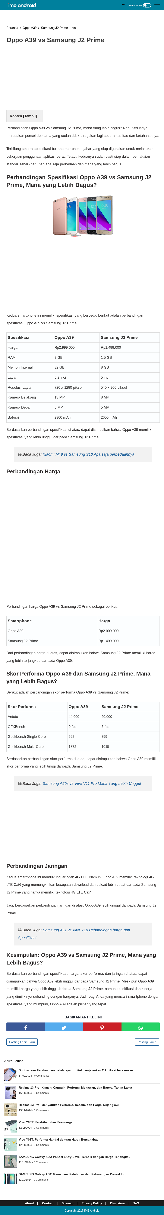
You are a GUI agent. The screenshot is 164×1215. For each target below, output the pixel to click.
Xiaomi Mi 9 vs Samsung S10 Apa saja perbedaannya (88, 454)
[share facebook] (25, 1026)
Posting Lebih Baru (22, 1042)
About (29, 1203)
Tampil (30, 116)
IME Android (91, 1210)
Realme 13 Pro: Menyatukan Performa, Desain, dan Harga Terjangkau (69, 1105)
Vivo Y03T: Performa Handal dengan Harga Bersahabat (58, 1139)
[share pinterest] (102, 1026)
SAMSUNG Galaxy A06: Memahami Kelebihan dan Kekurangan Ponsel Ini (71, 1174)
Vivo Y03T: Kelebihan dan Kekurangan (47, 1122)
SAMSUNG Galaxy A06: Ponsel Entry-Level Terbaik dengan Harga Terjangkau (74, 1157)
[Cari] (124, 4)
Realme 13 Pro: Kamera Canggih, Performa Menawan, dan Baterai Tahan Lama (75, 1087)
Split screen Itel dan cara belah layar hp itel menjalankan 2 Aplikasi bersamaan (76, 1070)
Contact (48, 1203)
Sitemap (67, 1203)
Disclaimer (117, 1203)
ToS (136, 1203)
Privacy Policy (92, 1203)
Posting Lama (147, 1042)
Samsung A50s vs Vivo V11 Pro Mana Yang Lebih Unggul (92, 783)
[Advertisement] (83, 78)
